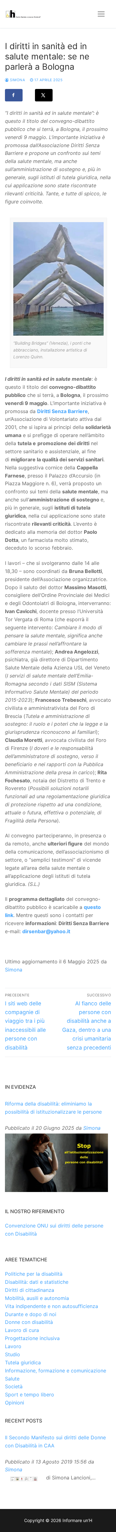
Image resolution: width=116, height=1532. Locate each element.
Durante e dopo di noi (30, 1314)
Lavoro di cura (22, 1330)
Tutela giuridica (23, 1362)
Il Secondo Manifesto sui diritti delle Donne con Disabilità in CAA (55, 1441)
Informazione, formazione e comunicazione (55, 1370)
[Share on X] (44, 95)
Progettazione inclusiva (32, 1338)
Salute (12, 1379)
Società (14, 1386)
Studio (12, 1354)
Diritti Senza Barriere (62, 411)
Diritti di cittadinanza (29, 1290)
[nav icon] (101, 14)
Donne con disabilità (29, 1322)
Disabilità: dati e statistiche (36, 1282)
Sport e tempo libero (29, 1394)
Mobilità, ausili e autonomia (37, 1298)
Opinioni (14, 1402)
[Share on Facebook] (14, 95)
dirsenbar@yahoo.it (46, 931)
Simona (17, 80)
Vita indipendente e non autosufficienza (51, 1306)
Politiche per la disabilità (33, 1274)
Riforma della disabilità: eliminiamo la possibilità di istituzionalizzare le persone (53, 1108)
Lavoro (13, 1346)
